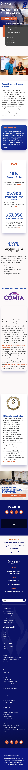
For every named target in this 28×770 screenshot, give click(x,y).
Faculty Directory (11, 42)
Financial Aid (10, 37)
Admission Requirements (13, 23)
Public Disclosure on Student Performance (14, 729)
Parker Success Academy (9, 683)
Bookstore (5, 653)
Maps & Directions (7, 661)
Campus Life (6, 655)
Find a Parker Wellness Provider (11, 725)
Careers (5, 651)
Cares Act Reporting (8, 718)
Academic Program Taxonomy (10, 712)
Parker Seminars (7, 679)
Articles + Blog (6, 673)
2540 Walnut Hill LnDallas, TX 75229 (14, 572)
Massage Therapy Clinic (14, 552)
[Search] (24, 600)
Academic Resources (8, 620)
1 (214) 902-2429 (14, 585)
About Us (5, 648)
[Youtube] (21, 512)
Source (19, 184)
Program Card (10, 40)
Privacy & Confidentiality (9, 727)
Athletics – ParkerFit (8, 646)
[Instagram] (16, 512)
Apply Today (8, 18)
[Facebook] (7, 512)
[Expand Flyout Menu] (25, 3)
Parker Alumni (6, 696)
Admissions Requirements (13, 32)
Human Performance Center (10, 681)
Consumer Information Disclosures (12, 721)
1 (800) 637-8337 (14, 581)
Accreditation (6, 714)
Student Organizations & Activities (12, 657)
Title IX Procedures (8, 732)
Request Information (12, 27)
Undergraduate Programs (9, 616)
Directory (5, 723)
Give (4, 698)
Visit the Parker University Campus (14, 542)
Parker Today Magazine (9, 700)
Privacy (4, 752)
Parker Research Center (9, 686)
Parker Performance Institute (10, 688)
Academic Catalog (7, 710)
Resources (4, 31)
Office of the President (9, 622)
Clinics (4, 675)
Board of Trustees (7, 716)
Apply (4, 632)
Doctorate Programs (8, 611)
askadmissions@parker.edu (14, 592)
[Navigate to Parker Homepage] (7, 3)
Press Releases (6, 664)
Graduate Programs (8, 613)
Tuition (8, 34)
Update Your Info (7, 702)
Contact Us (6, 634)
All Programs (6, 618)
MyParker (5, 677)
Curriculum (9, 29)
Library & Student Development (11, 659)
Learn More (13, 495)
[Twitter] (11, 512)
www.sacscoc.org (9, 461)
